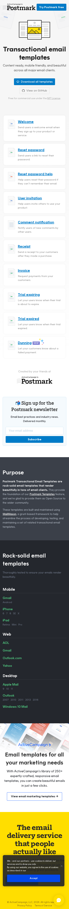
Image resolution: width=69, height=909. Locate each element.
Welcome (26, 122)
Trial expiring (29, 294)
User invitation (30, 198)
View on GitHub (36, 90)
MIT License (53, 98)
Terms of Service (43, 905)
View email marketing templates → (34, 796)
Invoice (24, 270)
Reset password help (35, 174)
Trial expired (28, 319)
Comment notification (36, 222)
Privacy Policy (24, 905)
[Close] (61, 866)
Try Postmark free (51, 7)
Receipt (24, 246)
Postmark (19, 7)
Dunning (25, 343)
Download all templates (37, 81)
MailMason (9, 514)
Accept (34, 878)
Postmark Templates (42, 494)
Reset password (31, 150)
